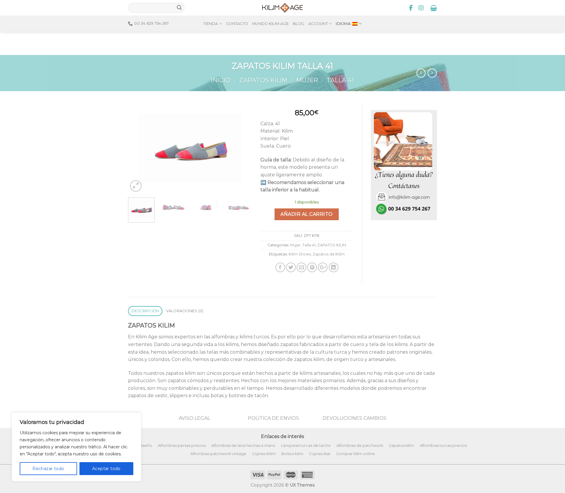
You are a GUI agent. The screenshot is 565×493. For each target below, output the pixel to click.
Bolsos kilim (292, 454)
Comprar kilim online (355, 454)
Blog (298, 23)
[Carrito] (433, 7)
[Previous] (138, 148)
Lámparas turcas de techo (306, 445)
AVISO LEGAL (194, 418)
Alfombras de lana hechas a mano (243, 445)
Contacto (237, 23)
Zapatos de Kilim (329, 254)
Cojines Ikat (319, 454)
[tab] (145, 311)
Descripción (145, 311)
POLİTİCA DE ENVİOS (273, 418)
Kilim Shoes (300, 254)
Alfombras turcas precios (443, 445)
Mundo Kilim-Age (270, 23)
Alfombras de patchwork (359, 445)
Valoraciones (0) (185, 311)
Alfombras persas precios (182, 445)
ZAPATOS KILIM (263, 80)
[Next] (241, 148)
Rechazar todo (48, 468)
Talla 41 (340, 80)
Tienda (210, 23)
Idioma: (344, 23)
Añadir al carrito (306, 214)
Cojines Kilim (264, 454)
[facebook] (411, 8)
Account (318, 23)
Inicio (221, 80)
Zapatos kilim (401, 445)
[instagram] (421, 8)
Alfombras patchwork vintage (218, 454)
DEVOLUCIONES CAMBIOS (354, 418)
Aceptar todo (106, 468)
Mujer (307, 80)
